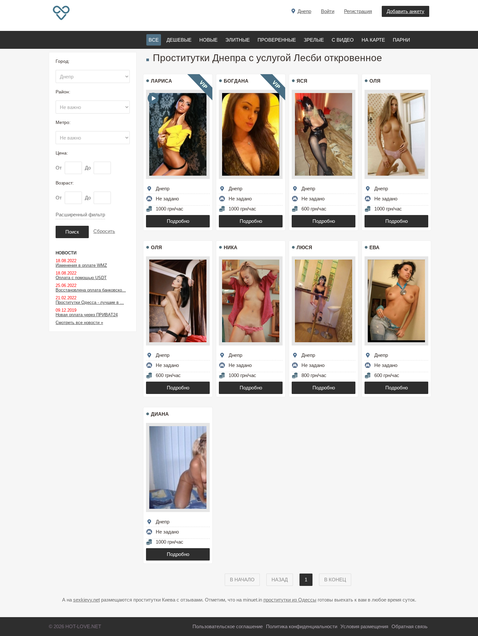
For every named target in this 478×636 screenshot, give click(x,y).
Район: (63, 91)
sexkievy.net (86, 599)
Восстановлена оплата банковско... (91, 290)
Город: (63, 61)
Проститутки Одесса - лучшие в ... (90, 302)
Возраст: (65, 183)
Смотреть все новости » (79, 322)
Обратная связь (410, 626)
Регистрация (358, 11)
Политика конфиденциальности (301, 626)
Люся (304, 247)
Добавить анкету (405, 11)
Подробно (178, 221)
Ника (230, 247)
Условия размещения (364, 626)
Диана (160, 414)
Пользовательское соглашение (228, 626)
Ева (374, 247)
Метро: (63, 122)
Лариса (161, 81)
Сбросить (104, 231)
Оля (374, 81)
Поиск (72, 232)
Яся (302, 81)
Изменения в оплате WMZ (81, 265)
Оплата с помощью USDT (81, 277)
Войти (327, 11)
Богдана (236, 81)
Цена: (62, 153)
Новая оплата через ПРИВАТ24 (87, 314)
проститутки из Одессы (289, 599)
